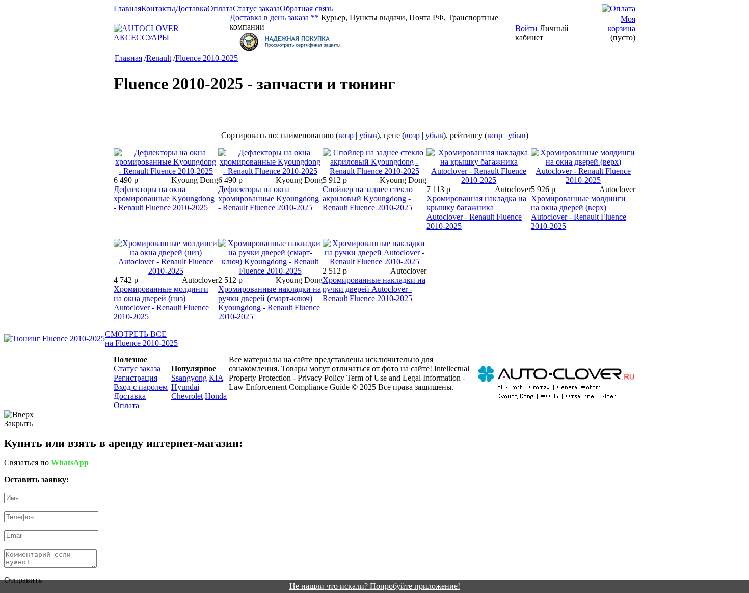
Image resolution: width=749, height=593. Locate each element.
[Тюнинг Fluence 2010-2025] (54, 338)
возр (346, 135)
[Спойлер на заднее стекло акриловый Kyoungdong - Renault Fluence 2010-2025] (375, 171)
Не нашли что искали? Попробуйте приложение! (374, 586)
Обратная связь (306, 8)
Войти (526, 28)
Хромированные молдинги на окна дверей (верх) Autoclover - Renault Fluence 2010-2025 (578, 212)
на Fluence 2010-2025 (141, 343)
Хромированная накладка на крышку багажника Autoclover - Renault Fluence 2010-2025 (476, 212)
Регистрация (135, 377)
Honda (216, 396)
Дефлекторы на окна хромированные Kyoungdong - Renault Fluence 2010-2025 (164, 198)
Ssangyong (189, 377)
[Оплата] (618, 8)
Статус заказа (256, 8)
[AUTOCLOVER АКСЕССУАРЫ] (172, 37)
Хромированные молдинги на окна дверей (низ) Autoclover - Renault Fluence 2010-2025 (161, 303)
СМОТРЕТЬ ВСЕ (136, 334)
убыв (368, 135)
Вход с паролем (141, 387)
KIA (216, 377)
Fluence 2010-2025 (206, 57)
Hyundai (185, 387)
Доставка (191, 8)
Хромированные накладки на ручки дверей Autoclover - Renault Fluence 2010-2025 (374, 289)
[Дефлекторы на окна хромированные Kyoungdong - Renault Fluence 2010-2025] (166, 171)
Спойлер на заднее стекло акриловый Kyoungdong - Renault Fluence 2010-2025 (368, 198)
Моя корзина (621, 24)
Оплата (220, 8)
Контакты (158, 8)
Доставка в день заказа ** (274, 17)
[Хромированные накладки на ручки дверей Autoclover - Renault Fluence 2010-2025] (375, 261)
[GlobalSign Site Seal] (372, 42)
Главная (127, 8)
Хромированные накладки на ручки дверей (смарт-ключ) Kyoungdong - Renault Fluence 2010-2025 (269, 303)
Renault (158, 57)
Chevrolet (187, 396)
